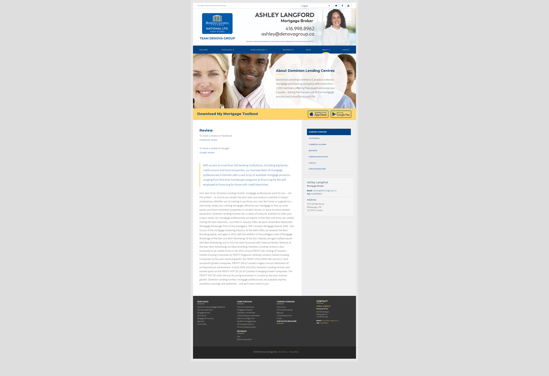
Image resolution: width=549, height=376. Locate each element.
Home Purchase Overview (245, 307)
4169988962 (316, 193)
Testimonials (314, 138)
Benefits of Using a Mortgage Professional (211, 307)
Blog (308, 49)
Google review (206, 152)
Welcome (203, 49)
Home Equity (201, 315)
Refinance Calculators (244, 339)
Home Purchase (257, 49)
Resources (313, 150)
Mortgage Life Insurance (205, 318)
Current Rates (201, 324)
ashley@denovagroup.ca (324, 190)
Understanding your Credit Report (248, 315)
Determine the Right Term (246, 318)
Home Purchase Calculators (246, 327)
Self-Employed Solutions (245, 324)
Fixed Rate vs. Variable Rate (246, 313)
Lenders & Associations (318, 157)
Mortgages (227, 49)
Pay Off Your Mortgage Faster (246, 321)
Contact (346, 49)
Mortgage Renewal (203, 313)
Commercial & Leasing (317, 144)
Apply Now (200, 321)
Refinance (287, 49)
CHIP (238, 336)
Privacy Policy (294, 352)
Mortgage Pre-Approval (245, 310)
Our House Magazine (317, 169)
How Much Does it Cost (205, 310)
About (325, 49)
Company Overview (318, 132)
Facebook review (208, 139)
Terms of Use (282, 352)
